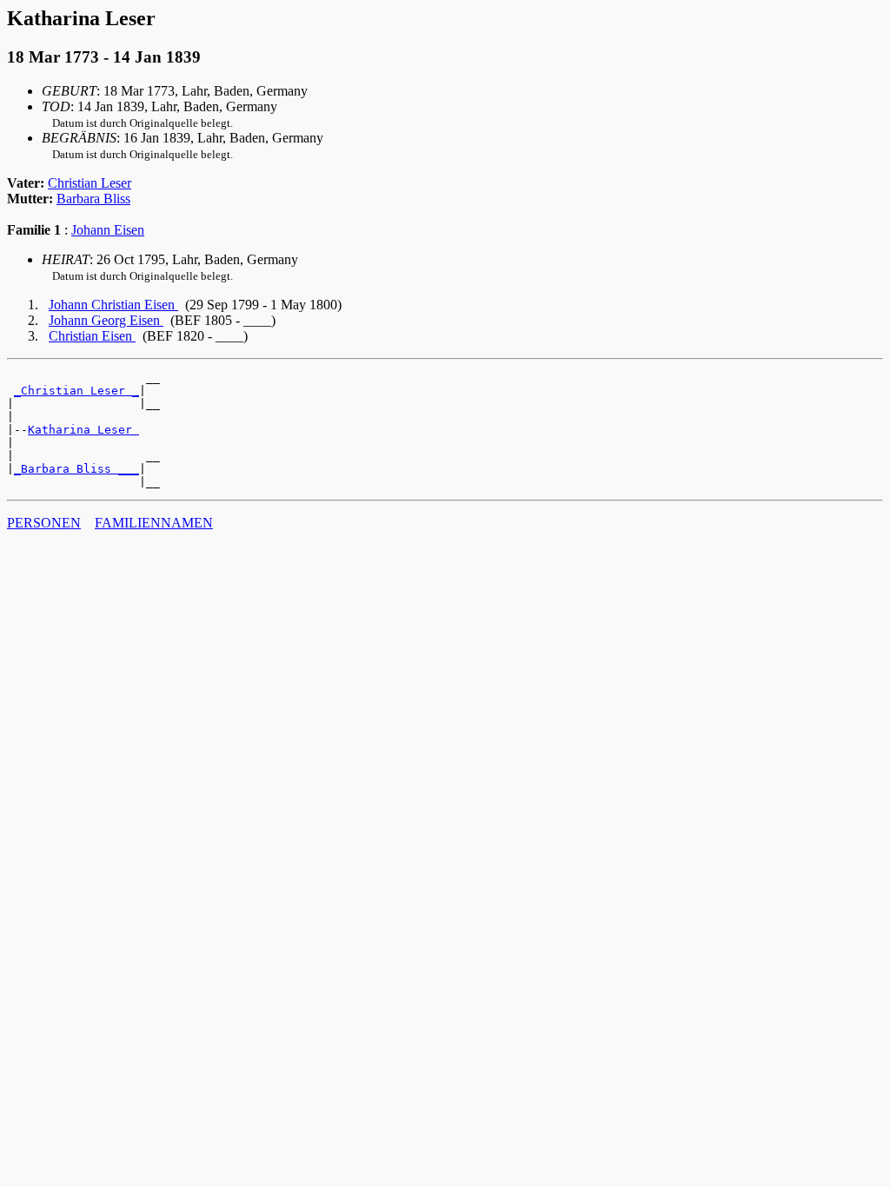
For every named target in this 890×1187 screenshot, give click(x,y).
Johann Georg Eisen (106, 320)
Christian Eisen (92, 335)
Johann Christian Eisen (113, 304)
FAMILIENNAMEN (154, 522)
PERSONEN (44, 522)
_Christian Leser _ (76, 390)
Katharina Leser (83, 429)
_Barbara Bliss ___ (76, 468)
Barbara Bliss (93, 198)
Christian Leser (89, 183)
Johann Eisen (107, 229)
